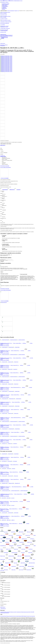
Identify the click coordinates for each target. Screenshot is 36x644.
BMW (22, 616)
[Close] (0, 287)
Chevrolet (28, 616)
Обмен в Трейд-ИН (3, 143)
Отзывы (1, 612)
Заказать (4, 8)
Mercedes (20, 616)
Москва (1, 0)
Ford (14, 616)
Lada (16, 616)
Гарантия (4, 612)
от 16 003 (3, 156)
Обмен (4, 5)
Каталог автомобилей (10, 10)
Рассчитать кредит (3, 345)
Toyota (30, 616)
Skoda (17, 616)
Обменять (7, 345)
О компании (4, 7)
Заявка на (5, 4)
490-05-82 (10, 0)
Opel (12, 616)
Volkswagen (8, 616)
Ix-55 (18, 10)
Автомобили (5, 3)
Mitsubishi (24, 616)
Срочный (4, 6)
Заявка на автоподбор (4, 10)
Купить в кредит (9, 143)
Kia (0, 616)
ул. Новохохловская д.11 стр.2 (17, 0)
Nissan (5, 616)
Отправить (2, 261)
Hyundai (15, 10)
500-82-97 (5, 0)
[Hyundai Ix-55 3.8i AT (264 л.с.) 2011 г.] (6, 55)
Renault (11, 616)
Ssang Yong (33, 616)
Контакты (3, 9)
